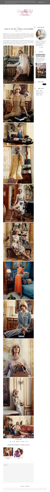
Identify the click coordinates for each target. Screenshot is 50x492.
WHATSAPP (23, 441)
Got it (44, 2)
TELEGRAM (18, 441)
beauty (41, 93)
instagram (27, 486)
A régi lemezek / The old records (40, 55)
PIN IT (27, 441)
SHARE (10, 441)
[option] (8, 453)
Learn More (40, 2)
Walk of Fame (38, 93)
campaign (41, 90)
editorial (37, 90)
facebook (22, 486)
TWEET (14, 441)
